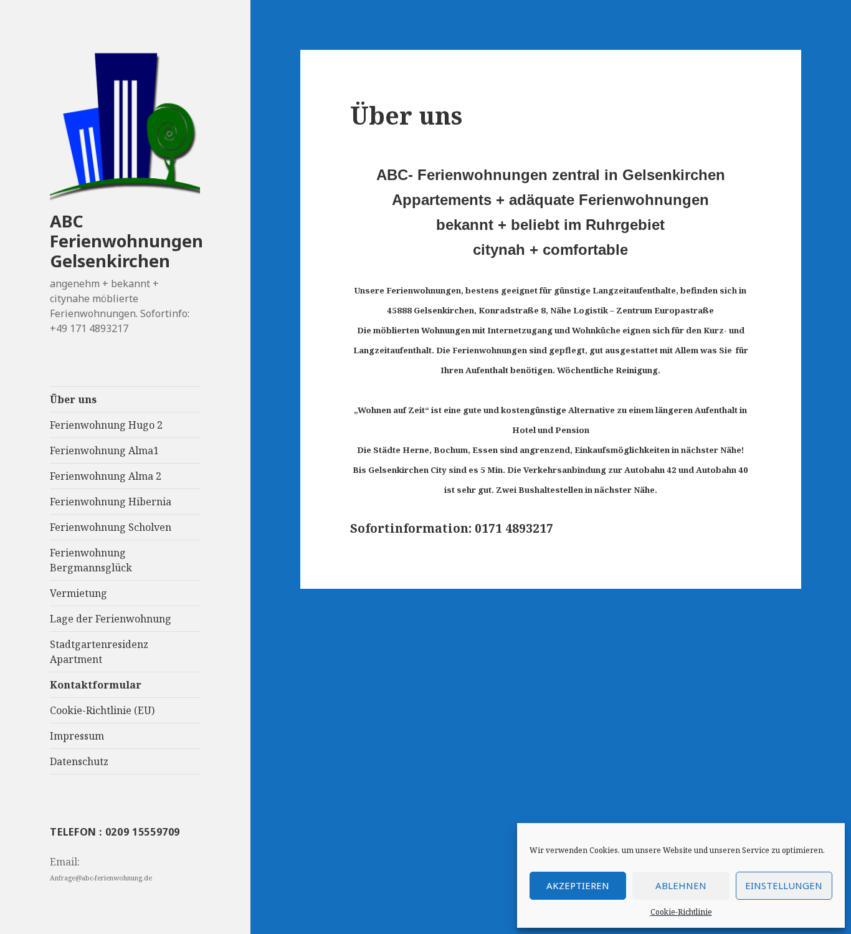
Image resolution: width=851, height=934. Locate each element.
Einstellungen (783, 885)
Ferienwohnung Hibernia (110, 501)
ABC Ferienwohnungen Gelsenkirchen (126, 240)
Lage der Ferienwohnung (110, 619)
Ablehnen (680, 885)
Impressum (77, 736)
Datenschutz (79, 761)
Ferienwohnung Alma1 (104, 450)
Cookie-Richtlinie (681, 912)
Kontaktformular (95, 685)
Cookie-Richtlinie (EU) (102, 710)
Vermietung (78, 593)
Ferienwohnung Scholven (110, 527)
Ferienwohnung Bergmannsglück (91, 560)
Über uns (73, 399)
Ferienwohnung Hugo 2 (106, 425)
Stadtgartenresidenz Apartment (99, 651)
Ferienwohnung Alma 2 (105, 476)
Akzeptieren (577, 885)
